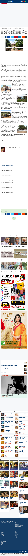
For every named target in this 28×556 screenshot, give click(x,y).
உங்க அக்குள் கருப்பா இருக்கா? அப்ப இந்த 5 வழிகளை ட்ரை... (22, 418)
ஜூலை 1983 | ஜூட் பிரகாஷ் (7, 258)
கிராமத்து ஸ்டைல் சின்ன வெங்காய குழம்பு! (8, 446)
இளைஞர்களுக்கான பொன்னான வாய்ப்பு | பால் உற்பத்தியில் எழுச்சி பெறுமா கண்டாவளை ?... (23, 478)
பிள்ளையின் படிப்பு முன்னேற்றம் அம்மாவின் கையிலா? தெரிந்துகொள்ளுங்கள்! (22, 422)
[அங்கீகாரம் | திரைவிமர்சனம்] (14, 504)
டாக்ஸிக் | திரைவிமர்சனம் (4, 477)
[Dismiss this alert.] (26, 210)
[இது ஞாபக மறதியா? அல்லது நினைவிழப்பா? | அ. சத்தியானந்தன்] (25, 366)
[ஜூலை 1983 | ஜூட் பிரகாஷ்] (7, 253)
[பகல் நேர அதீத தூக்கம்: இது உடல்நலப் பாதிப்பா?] (16, 455)
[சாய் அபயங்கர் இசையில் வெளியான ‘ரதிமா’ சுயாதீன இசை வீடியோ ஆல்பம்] (4, 494)
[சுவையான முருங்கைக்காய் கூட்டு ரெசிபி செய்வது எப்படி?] (2, 451)
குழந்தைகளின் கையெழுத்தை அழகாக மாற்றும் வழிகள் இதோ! (23, 432)
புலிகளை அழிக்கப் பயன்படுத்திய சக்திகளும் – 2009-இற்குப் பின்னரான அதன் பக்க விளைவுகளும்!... (23, 502)
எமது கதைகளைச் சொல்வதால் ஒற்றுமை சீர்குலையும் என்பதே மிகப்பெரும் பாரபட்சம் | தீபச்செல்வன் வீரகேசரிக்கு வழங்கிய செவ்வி (12, 395)
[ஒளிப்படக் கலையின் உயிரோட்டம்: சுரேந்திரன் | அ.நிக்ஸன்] (20, 241)
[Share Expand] (26, 37)
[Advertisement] (14, 11)
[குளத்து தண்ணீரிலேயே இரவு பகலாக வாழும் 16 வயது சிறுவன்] (25, 369)
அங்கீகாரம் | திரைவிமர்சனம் (12, 508)
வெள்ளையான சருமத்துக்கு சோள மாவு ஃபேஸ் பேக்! (22, 413)
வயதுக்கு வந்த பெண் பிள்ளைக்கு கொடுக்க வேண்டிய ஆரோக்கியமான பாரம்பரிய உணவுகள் (22, 427)
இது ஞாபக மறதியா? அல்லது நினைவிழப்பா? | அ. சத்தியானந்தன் (9, 365)
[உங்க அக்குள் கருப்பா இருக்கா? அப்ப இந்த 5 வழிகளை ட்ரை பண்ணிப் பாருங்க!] (16, 418)
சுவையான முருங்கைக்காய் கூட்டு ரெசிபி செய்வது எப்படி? (9, 450)
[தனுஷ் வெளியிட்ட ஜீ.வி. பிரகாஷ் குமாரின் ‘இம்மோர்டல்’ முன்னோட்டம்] (4, 483)
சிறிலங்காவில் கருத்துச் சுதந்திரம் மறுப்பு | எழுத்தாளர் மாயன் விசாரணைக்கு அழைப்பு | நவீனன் (23, 490)
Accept (2, 554)
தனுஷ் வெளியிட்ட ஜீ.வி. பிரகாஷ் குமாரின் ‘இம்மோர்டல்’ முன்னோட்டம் (4, 487)
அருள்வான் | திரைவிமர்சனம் (12, 498)
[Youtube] (24, 1)
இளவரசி (6, 415)
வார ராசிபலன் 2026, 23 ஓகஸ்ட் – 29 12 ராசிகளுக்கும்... (9, 418)
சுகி (4, 35)
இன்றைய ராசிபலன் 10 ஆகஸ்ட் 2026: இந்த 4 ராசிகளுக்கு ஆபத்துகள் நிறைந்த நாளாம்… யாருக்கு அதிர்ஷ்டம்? (12, 372)
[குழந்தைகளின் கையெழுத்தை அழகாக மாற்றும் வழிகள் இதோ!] (16, 432)
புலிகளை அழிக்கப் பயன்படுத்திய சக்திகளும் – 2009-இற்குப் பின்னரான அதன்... (7, 246)
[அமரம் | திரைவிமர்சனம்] (4, 465)
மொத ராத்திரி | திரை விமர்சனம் (13, 478)
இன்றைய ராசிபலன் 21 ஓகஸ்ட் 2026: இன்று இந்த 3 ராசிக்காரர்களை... (9, 422)
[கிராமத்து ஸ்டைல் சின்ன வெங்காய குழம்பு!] (2, 447)
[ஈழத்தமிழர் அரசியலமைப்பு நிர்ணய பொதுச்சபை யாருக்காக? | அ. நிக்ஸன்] (7, 266)
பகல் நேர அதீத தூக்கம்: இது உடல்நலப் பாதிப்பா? (23, 454)
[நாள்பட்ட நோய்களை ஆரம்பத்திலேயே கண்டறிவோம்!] (16, 451)
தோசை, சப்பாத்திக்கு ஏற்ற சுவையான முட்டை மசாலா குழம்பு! (8, 455)
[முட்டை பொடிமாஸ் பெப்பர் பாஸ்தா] (2, 438)
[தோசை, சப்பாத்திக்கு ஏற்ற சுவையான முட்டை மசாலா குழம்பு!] (2, 455)
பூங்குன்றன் (2, 396)
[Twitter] (21, 1)
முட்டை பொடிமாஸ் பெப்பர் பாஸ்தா (8, 438)
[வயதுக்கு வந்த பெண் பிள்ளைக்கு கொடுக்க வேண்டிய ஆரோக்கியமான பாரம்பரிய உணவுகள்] (16, 427)
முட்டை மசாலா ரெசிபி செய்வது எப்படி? (9, 442)
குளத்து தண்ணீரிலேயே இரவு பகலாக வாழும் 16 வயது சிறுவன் (9, 368)
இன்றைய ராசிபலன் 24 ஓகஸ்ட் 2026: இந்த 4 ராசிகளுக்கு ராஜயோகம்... (9, 414)
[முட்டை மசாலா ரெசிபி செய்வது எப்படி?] (2, 442)
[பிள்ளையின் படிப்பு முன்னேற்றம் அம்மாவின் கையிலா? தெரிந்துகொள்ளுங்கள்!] (16, 422)
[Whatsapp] (25, 1)
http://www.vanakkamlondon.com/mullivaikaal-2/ (6, 163)
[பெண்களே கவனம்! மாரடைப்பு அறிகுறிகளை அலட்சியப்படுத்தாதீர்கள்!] (16, 442)
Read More (5, 554)
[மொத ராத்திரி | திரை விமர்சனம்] (14, 474)
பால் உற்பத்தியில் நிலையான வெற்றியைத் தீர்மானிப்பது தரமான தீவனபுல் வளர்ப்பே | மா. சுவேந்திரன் (23, 466)
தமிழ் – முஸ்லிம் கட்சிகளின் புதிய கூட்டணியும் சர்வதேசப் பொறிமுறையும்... (21, 259)
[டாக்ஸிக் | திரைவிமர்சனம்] (4, 474)
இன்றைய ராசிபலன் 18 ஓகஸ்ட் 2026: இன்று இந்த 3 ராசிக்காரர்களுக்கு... (9, 430)
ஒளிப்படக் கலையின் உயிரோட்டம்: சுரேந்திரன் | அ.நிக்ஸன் (21, 246)
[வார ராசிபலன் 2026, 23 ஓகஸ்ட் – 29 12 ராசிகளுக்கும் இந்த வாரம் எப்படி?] (2, 418)
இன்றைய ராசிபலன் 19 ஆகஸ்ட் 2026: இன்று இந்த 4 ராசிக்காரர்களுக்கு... (9, 426)
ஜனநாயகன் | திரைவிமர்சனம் (12, 488)
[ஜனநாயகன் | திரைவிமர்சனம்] (14, 484)
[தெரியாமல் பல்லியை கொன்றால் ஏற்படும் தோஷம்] (25, 363)
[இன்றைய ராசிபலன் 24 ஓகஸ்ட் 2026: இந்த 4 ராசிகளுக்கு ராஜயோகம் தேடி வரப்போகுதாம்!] (2, 414)
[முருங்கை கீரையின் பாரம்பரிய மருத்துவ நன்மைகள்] (16, 447)
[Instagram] (22, 1)
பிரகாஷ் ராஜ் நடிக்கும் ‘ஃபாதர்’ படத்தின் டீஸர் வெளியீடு (4, 509)
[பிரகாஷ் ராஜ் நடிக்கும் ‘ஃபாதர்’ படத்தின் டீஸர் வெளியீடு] (4, 504)
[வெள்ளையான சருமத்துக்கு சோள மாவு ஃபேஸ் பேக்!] (16, 414)
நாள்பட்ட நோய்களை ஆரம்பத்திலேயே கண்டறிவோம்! (22, 451)
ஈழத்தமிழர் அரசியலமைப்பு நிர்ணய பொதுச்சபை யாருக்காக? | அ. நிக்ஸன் (7, 271)
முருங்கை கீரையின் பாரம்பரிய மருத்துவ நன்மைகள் (23, 446)
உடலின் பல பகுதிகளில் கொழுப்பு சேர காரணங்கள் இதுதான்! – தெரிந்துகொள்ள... (23, 438)
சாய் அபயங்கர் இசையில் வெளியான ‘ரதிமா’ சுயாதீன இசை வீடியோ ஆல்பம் (4, 498)
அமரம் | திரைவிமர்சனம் (3, 467)
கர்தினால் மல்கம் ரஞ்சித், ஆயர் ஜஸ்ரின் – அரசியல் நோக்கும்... (20, 271)
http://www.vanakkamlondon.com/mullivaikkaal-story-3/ (7, 165)
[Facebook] (20, 1)
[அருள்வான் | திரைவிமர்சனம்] (14, 494)
